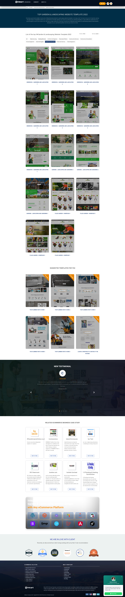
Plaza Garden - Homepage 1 (62, 255)
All (26, 39)
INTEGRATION (27, 2)
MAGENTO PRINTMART (30, 555)
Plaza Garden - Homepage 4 (62, 213)
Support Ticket (67, 553)
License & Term (67, 556)
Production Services (61, 41)
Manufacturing (33, 39)
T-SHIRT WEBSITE (28, 558)
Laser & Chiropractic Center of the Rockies (88, 352)
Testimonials (67, 546)
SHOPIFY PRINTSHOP (29, 553)
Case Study (66, 551)
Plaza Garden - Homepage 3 (87, 213)
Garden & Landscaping (50, 7)
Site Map (66, 557)
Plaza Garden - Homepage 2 (37, 255)
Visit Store (34, 434)
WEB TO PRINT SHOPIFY (30, 548)
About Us (43, 2)
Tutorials (66, 550)
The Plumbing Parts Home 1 (37, 309)
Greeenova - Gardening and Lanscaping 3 (63, 127)
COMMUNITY (36, 2)
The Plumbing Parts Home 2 (62, 309)
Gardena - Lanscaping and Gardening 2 (88, 169)
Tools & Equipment (71, 41)
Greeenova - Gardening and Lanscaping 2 (88, 127)
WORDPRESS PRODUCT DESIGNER (31, 551)
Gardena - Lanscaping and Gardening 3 (62, 169)
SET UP (102, 3)
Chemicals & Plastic (63, 39)
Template (30, 7)
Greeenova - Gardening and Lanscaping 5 (88, 83)
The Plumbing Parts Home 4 (37, 351)
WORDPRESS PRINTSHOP (30, 556)
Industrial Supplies (40, 41)
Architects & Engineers (52, 39)
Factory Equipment (30, 41)
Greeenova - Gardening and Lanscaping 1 (37, 170)
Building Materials (42, 39)
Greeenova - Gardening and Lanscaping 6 (63, 83)
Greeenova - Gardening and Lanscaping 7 (37, 83)
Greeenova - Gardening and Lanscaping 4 (37, 127)
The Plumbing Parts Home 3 (87, 309)
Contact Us (66, 554)
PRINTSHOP (18, 2)
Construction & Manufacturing (39, 7)
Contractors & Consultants (86, 39)
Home (27, 7)
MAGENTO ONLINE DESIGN (30, 550)
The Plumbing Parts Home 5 (62, 351)
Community (66, 548)
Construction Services (74, 39)
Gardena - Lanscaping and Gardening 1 (37, 213)
